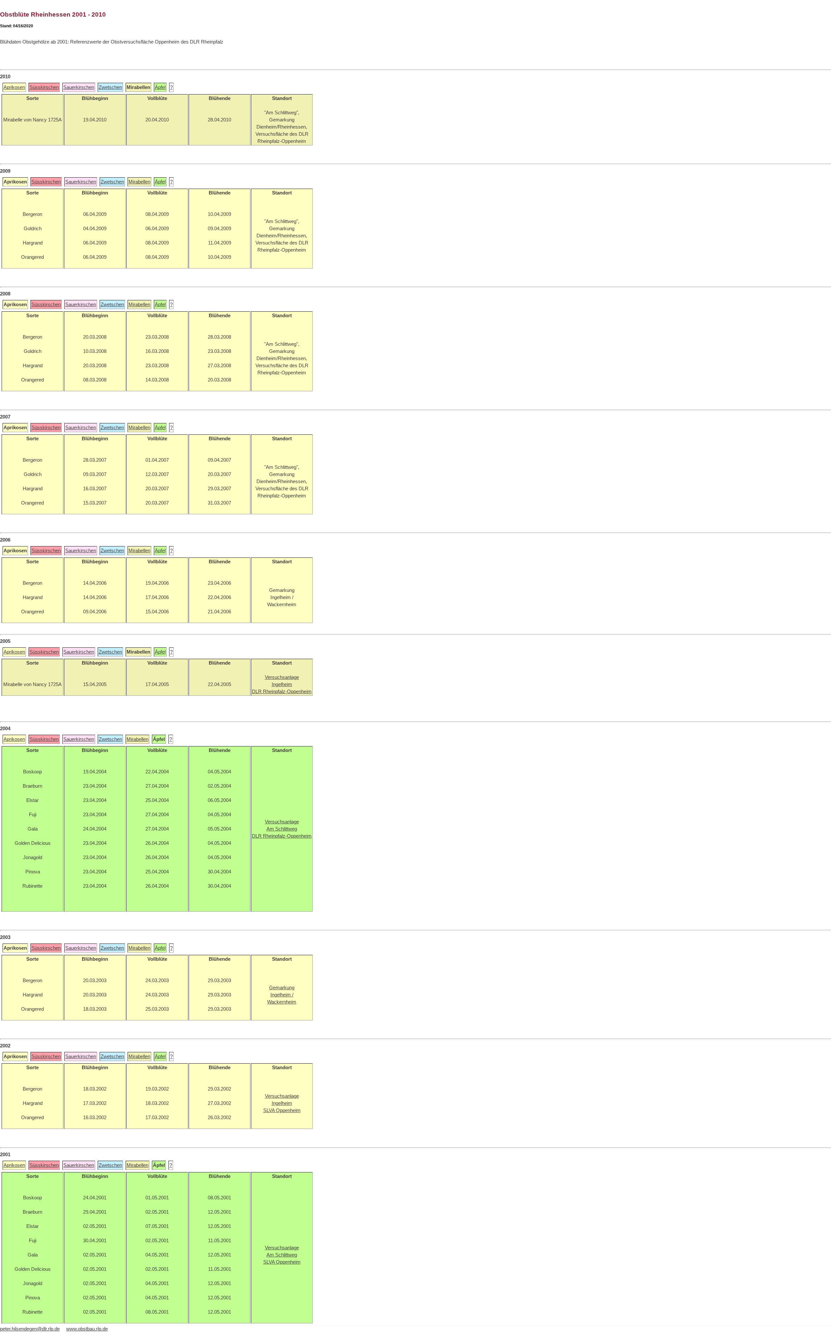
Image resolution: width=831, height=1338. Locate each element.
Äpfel (160, 87)
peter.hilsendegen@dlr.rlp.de (30, 1329)
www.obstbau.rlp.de (87, 1329)
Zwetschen (110, 87)
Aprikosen (14, 87)
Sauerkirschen (78, 87)
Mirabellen (139, 181)
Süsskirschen (44, 87)
